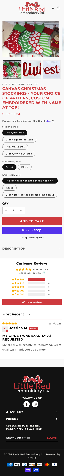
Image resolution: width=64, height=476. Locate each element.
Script (9, 167)
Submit (52, 437)
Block (24, 167)
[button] (53, 8)
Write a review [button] (32, 302)
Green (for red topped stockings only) (30, 194)
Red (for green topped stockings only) (30, 180)
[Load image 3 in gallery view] (52, 69)
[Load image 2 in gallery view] (32, 69)
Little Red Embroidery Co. (29, 454)
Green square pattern (19, 139)
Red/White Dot (15, 146)
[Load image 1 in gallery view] (12, 69)
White (9, 187)
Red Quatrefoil (15, 132)
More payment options (32, 237)
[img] (9, 323)
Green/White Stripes (19, 153)
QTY (5, 203)
